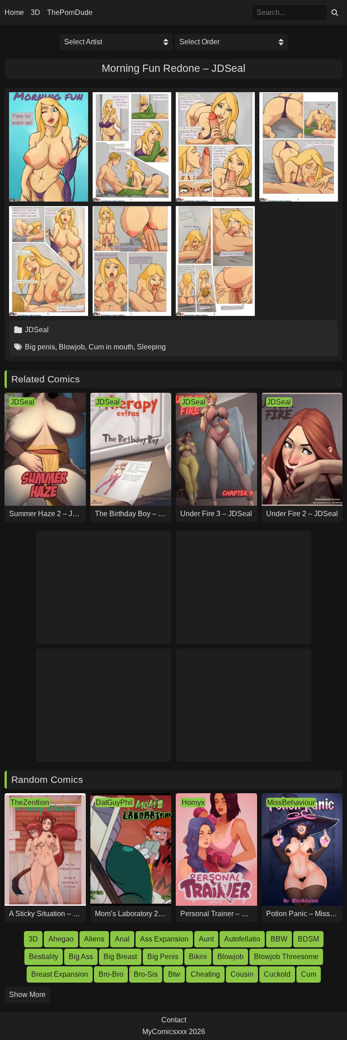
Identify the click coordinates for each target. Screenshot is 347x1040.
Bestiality (43, 956)
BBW (279, 939)
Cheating (205, 974)
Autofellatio (242, 939)
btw (174, 974)
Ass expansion (164, 939)
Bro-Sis (146, 974)
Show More (27, 994)
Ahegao (61, 939)
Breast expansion (59, 974)
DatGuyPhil (114, 802)
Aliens (94, 939)
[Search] (334, 12)
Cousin (241, 974)
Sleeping (151, 347)
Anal (122, 939)
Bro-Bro (110, 974)
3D (35, 12)
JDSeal (37, 330)
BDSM (308, 939)
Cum (308, 974)
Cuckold (277, 974)
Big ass (81, 956)
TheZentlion (29, 802)
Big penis (40, 347)
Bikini (198, 956)
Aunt (206, 939)
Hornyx (193, 802)
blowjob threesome (286, 956)
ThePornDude (70, 12)
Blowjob (72, 347)
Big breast (120, 956)
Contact (173, 1020)
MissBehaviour (291, 802)
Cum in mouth (111, 347)
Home (14, 12)
